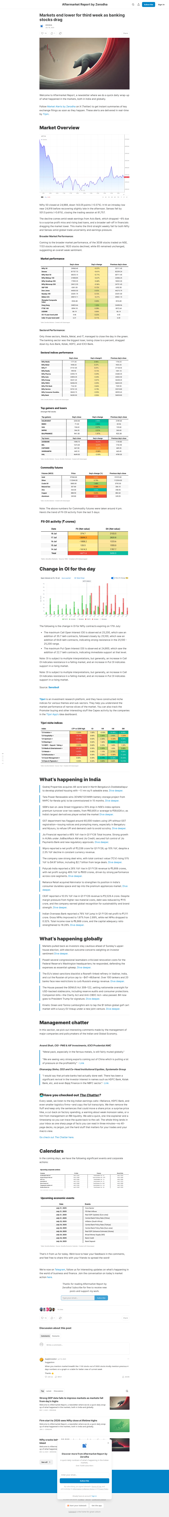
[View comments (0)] (63, 1432)
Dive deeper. (116, 790)
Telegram (60, 1269)
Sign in (161, 4)
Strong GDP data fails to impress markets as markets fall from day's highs (71, 1400)
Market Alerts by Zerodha (61, 106)
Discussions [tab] (58, 1391)
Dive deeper (101, 842)
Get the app (97, 1505)
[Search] (133, 4)
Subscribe (148, 4)
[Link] (36, 128)
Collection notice (99, 1499)
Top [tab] (42, 1391)
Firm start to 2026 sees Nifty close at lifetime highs (68, 1420)
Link (82, 1063)
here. (71, 1137)
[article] (84, 1406)
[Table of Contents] (2, 758)
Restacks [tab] (55, 1336)
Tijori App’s (52, 714)
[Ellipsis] (128, 1359)
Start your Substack (78, 1505)
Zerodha (48, 25)
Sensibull (53, 687)
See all (44, 1462)
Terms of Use (96, 1486)
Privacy (81, 1499)
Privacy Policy (103, 1489)
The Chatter (89, 1095)
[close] (108, 1443)
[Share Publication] (138, 4)
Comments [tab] (45, 1336)
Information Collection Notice (84, 1489)
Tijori (45, 114)
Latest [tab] (48, 1391)
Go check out (46, 1137)
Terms (88, 1499)
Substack (72, 1512)
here (49, 1277)
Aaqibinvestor (51, 1359)
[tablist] (50, 1336)
